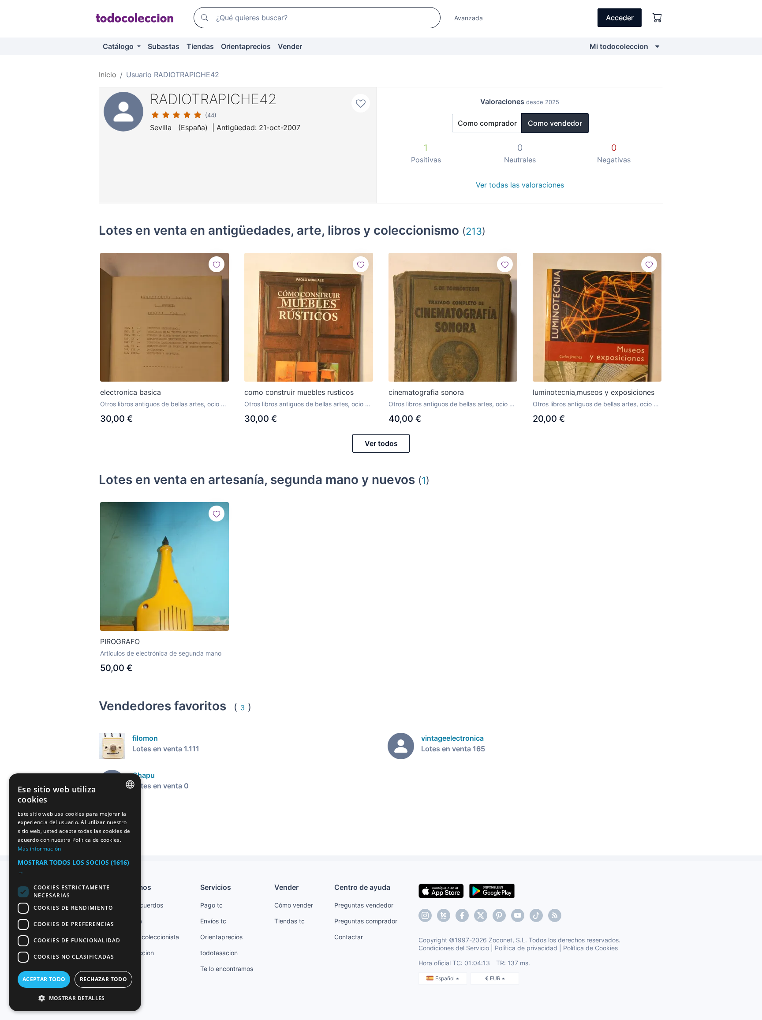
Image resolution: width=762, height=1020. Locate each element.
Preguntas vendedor (363, 905)
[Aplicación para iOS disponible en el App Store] (441, 890)
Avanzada (468, 18)
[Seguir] (216, 264)
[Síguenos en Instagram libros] (443, 915)
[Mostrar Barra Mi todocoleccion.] (657, 46)
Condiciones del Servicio (453, 948)
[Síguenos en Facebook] (462, 915)
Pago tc (211, 905)
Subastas (163, 46)
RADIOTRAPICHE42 (213, 99)
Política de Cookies (590, 948)
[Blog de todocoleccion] (554, 915)
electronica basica (130, 392)
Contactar (348, 937)
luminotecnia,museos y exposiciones (593, 392)
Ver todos (381, 443)
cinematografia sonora (426, 392)
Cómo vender (293, 905)
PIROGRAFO (120, 641)
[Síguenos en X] (480, 915)
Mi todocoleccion (619, 46)
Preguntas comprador (365, 921)
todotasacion (219, 952)
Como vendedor (555, 123)
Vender (290, 46)
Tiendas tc (289, 921)
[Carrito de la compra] (657, 17)
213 (474, 231)
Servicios (215, 887)
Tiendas (200, 46)
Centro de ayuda (362, 887)
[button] (75, 867)
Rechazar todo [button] (103, 979)
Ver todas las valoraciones (520, 184)
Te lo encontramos (226, 968)
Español (445, 978)
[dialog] (75, 892)
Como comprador (487, 123)
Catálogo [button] (119, 46)
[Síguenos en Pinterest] (499, 915)
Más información (39, 848)
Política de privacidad (526, 948)
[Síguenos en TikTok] (536, 915)
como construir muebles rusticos (299, 392)
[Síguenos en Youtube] (517, 915)
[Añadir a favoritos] (360, 103)
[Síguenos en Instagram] (425, 915)
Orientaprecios (246, 46)
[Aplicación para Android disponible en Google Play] (492, 890)
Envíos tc (213, 921)
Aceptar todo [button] (44, 979)
